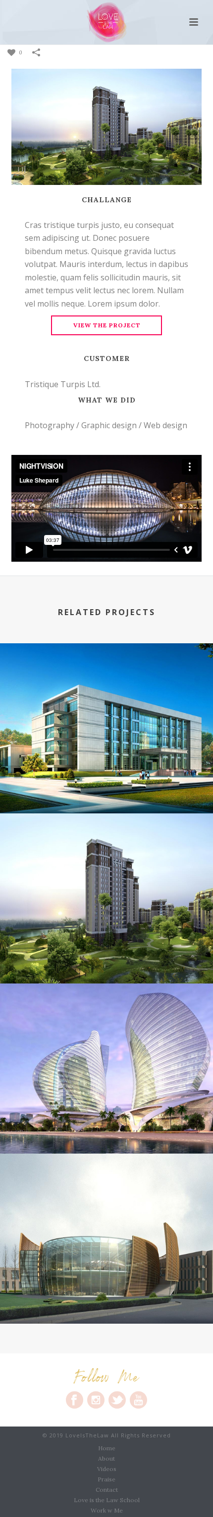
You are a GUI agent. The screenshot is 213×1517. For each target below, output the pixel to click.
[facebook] (74, 1400)
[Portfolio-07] (106, 855)
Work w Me (107, 1510)
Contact (107, 1489)
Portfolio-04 (107, 1298)
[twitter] (117, 1400)
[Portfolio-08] (106, 684)
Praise (106, 1479)
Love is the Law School (107, 1500)
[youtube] (138, 1400)
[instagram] (96, 1400)
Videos (106, 1468)
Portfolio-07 (106, 957)
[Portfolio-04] (106, 1195)
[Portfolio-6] (106, 1025)
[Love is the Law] (107, 22)
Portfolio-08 (106, 787)
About (106, 1458)
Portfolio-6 (106, 1127)
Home (106, 1448)
